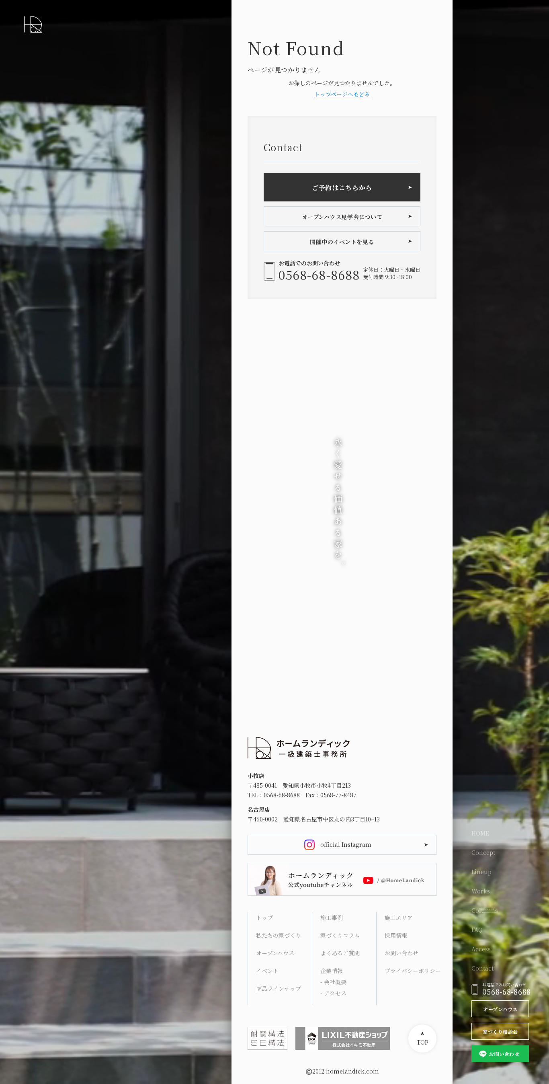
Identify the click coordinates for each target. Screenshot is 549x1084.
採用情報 (396, 935)
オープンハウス (500, 1009)
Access (481, 949)
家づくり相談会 (500, 1031)
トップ (264, 918)
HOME (480, 833)
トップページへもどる (342, 94)
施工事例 (331, 918)
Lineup (481, 872)
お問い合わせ (504, 1053)
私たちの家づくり (278, 935)
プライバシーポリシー (412, 971)
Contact (482, 968)
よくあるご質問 (340, 953)
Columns (484, 910)
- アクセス (333, 993)
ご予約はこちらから (342, 187)
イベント (267, 971)
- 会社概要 (333, 982)
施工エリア (399, 918)
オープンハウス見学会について (342, 217)
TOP (422, 1042)
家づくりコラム (340, 935)
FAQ (477, 930)
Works (480, 891)
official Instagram (345, 844)
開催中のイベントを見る (342, 242)
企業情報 (331, 971)
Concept (483, 852)
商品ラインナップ (278, 988)
